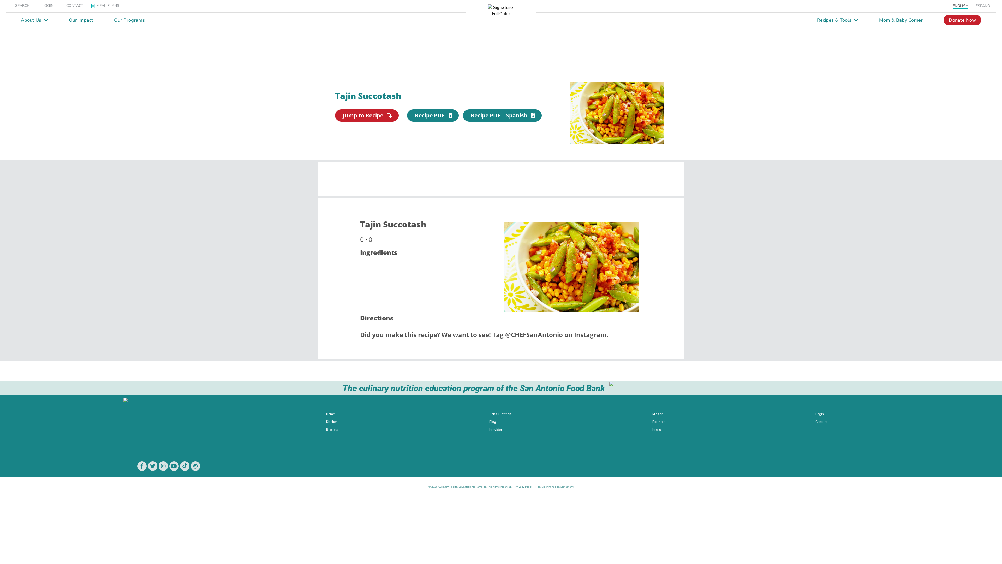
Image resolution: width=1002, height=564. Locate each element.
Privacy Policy (523, 487)
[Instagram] (163, 466)
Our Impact (81, 20)
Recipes (332, 430)
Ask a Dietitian (500, 414)
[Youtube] (174, 466)
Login (819, 414)
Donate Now (962, 20)
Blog (492, 422)
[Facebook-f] (142, 466)
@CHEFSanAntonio (534, 334)
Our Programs (129, 20)
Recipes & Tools (834, 20)
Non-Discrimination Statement (554, 487)
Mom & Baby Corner (901, 20)
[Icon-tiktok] (184, 466)
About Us (31, 20)
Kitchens (332, 422)
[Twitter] (152, 466)
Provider (495, 430)
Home (330, 414)
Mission (657, 414)
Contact (821, 422)
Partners (658, 422)
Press (656, 430)
